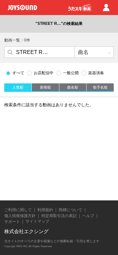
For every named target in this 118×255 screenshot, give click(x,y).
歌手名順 (100, 87)
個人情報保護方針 (20, 215)
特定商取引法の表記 (59, 215)
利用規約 (45, 210)
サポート (12, 221)
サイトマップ (37, 221)
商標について (70, 210)
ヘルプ (88, 215)
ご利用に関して (18, 210)
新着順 (45, 87)
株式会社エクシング (26, 231)
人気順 (17, 87)
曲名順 (72, 87)
